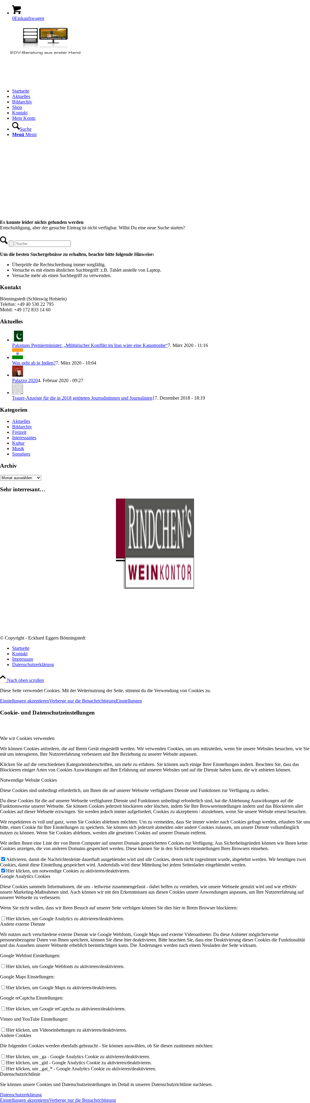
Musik (18, 448)
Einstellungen (129, 700)
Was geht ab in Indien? (34, 362)
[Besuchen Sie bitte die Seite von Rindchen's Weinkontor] (155, 587)
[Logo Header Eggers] (45, 54)
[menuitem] (161, 91)
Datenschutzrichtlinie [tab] (20, 1074)
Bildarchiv (22, 426)
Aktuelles (21, 421)
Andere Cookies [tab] (15, 1035)
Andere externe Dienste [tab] (22, 924)
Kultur (18, 443)
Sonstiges (21, 454)
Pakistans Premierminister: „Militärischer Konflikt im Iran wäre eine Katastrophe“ (90, 345)
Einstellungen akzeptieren (24, 700)
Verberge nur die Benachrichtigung (82, 700)
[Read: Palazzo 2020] (17, 375)
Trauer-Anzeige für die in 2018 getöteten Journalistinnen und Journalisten (82, 398)
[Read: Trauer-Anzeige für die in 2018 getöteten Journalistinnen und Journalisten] (17, 392)
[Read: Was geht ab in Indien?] (17, 357)
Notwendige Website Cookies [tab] (28, 780)
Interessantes (24, 437)
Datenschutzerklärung (21, 1094)
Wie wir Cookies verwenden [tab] (27, 738)
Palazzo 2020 (25, 380)
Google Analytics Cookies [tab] (25, 876)
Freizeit (19, 432)
